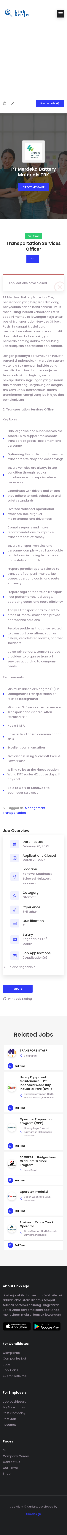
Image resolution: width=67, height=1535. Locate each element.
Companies (11, 1353)
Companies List (14, 1358)
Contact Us (11, 1462)
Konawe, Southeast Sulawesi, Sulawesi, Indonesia (37, 879)
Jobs (6, 1364)
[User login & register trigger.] (13, 103)
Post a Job (47, 103)
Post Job (9, 1419)
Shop (7, 1473)
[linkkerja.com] (17, 13)
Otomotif (29, 897)
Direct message (33, 187)
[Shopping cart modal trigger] (5, 103)
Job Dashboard (14, 1402)
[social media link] (33, 1523)
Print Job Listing (20, 999)
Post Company (14, 1413)
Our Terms (10, 1468)
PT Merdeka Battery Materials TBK (33, 172)
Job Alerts (10, 1370)
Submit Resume (14, 1376)
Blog (6, 1450)
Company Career (16, 1456)
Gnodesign (33, 1514)
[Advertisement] (33, 57)
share (18, 989)
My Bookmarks (14, 1407)
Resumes (10, 1425)
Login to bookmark (32, 259)
